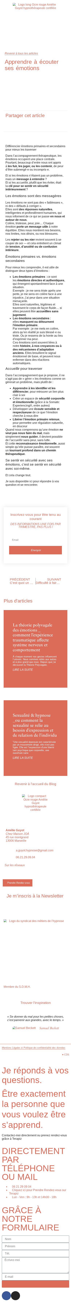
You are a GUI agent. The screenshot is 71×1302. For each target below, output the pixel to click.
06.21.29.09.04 (25, 857)
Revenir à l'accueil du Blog (35, 784)
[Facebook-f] (6, 875)
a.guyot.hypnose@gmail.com (34, 850)
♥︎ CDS (65, 1054)
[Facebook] (6, 1295)
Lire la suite (23, 669)
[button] (18, 124)
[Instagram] (13, 875)
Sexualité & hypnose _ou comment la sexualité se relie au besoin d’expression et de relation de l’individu (35, 725)
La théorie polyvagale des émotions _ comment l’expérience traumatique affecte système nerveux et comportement (33, 637)
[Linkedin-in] (20, 875)
